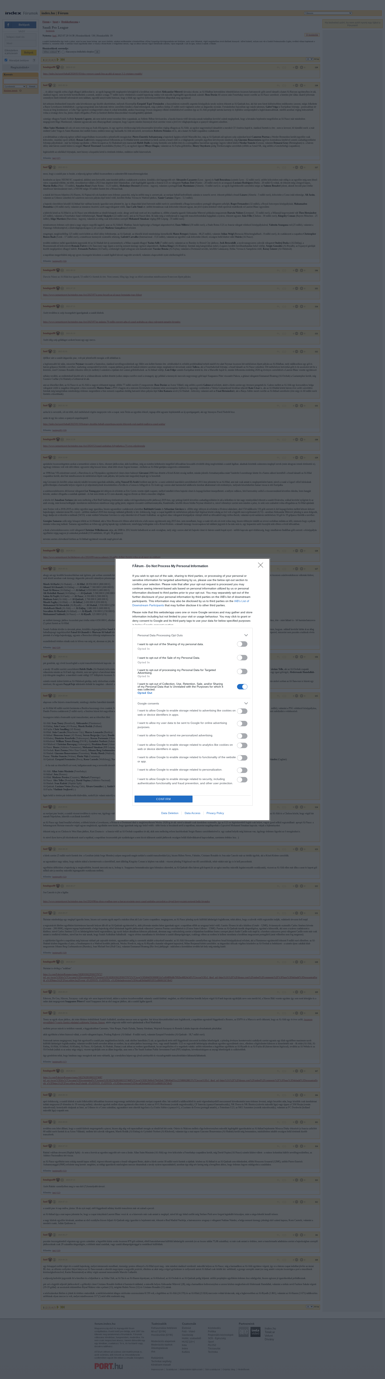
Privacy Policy (215, 813)
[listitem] (192, 635)
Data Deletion (169, 813)
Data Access (192, 813)
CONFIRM (163, 799)
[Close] (262, 566)
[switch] (242, 644)
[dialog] (192, 689)
